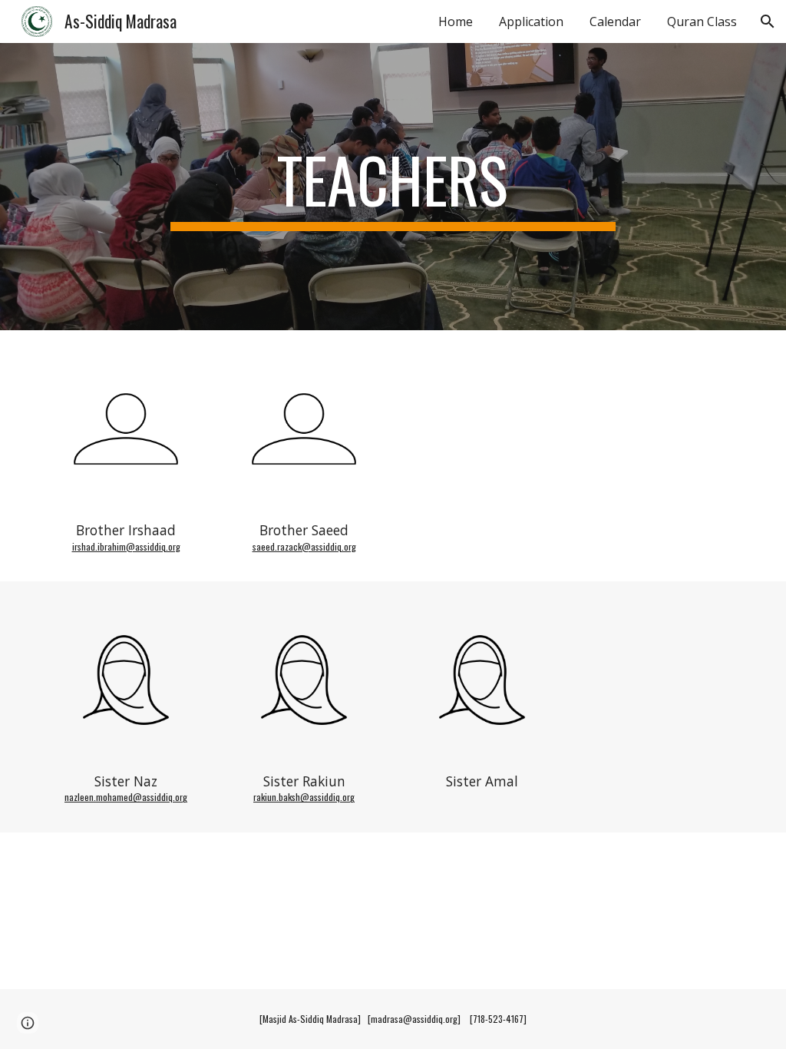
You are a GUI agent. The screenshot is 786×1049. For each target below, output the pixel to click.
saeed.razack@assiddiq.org (304, 546)
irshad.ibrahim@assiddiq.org (126, 546)
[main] (392, 186)
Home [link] (455, 21)
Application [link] (531, 21)
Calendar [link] (615, 21)
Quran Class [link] (702, 21)
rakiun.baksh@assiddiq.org (304, 796)
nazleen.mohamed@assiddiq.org (125, 796)
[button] (767, 21)
